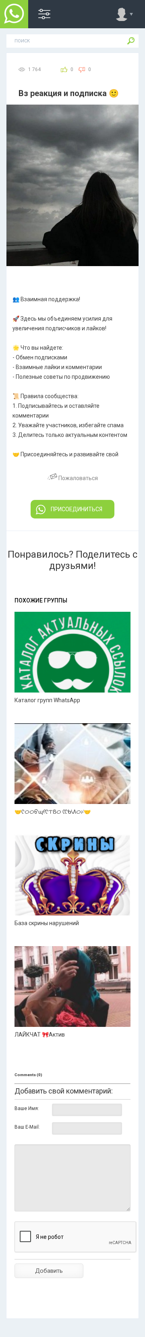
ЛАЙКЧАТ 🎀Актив (39, 1034)
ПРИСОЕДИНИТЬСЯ (76, 509)
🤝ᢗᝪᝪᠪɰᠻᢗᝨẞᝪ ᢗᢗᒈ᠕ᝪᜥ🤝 (52, 811)
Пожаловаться (77, 478)
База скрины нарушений (46, 923)
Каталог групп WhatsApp (47, 700)
